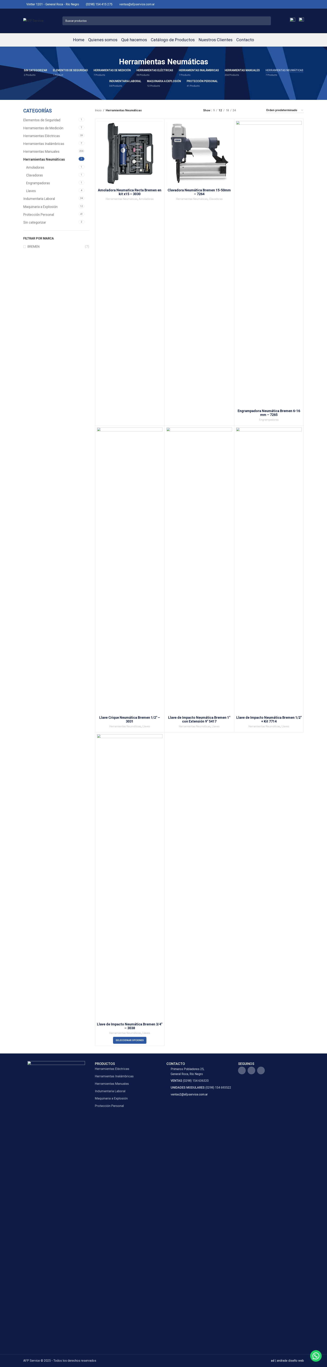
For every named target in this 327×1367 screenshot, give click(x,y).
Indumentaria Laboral (39, 199)
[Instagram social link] (297, 4)
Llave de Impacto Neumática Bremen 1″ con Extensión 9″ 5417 (199, 719)
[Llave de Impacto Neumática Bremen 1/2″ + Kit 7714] (269, 571)
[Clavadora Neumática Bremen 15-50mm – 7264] (199, 154)
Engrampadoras (38, 183)
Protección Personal (38, 215)
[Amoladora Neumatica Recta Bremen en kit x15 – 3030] (130, 154)
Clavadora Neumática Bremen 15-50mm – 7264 (199, 192)
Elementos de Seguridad (41, 120)
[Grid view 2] (245, 110)
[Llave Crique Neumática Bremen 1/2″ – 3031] (130, 571)
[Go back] (114, 62)
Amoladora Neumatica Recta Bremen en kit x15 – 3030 (129, 192)
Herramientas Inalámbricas (43, 144)
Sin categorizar (34, 222)
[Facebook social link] (292, 4)
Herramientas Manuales (41, 152)
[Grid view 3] (251, 110)
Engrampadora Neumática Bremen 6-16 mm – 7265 (269, 413)
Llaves (31, 191)
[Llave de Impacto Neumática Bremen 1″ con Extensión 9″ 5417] (199, 571)
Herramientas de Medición (43, 128)
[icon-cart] (301, 21)
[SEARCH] (266, 20)
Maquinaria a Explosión (40, 207)
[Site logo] (33, 20)
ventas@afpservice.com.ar (137, 4)
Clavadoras (34, 175)
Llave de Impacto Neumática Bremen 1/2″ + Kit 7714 (269, 719)
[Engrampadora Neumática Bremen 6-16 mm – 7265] (269, 264)
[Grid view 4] (258, 110)
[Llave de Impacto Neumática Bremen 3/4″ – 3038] (130, 877)
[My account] (292, 21)
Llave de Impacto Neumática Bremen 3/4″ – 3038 (129, 1026)
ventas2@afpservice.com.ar (189, 1094)
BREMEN (33, 246)
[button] (316, 1356)
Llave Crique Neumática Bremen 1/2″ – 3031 (129, 719)
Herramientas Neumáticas (44, 159)
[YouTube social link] (301, 4)
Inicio (98, 110)
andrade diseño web (290, 1360)
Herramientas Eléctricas (41, 136)
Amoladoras (35, 167)
